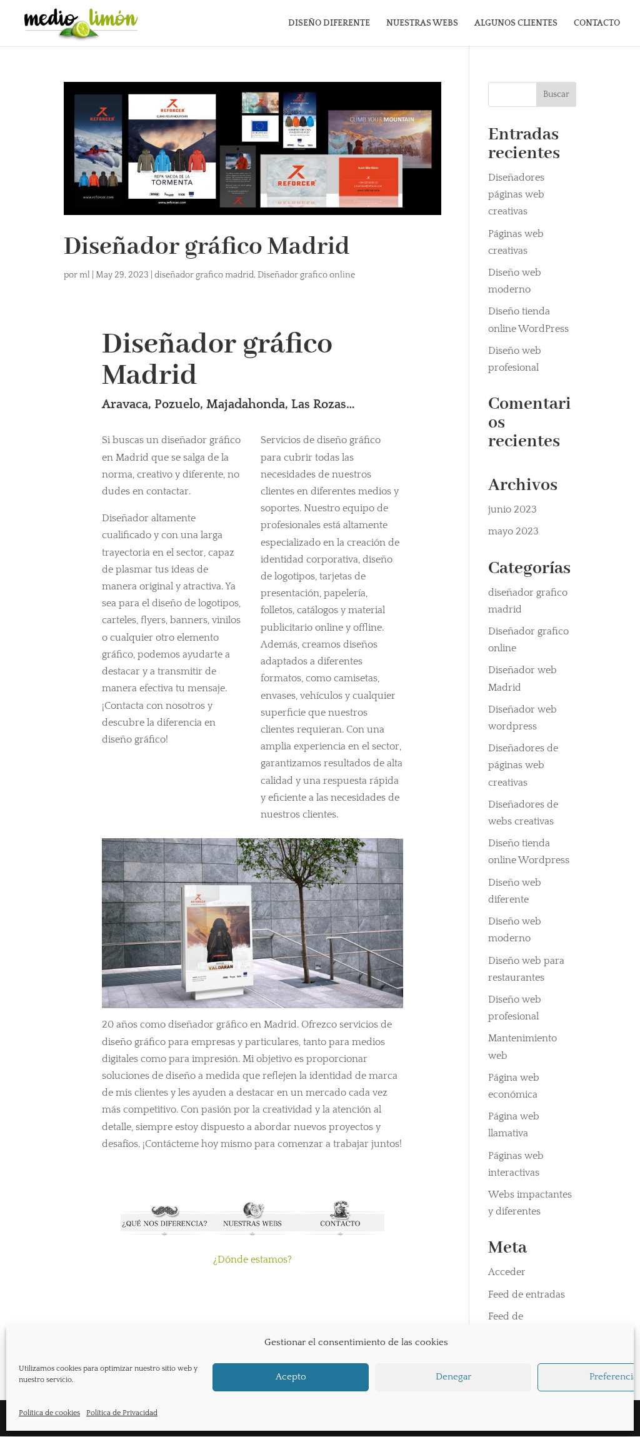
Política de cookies (49, 1413)
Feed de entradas (526, 1294)
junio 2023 (512, 509)
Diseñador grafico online (306, 275)
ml (84, 275)
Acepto (291, 1376)
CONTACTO (597, 23)
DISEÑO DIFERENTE (329, 23)
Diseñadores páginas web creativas (516, 194)
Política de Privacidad (122, 1413)
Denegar (453, 1376)
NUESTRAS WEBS (422, 23)
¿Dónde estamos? (252, 1259)
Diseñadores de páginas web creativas (523, 765)
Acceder (507, 1272)
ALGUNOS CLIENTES (516, 23)
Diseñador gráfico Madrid (207, 247)
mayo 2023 (513, 531)
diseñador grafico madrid (204, 275)
